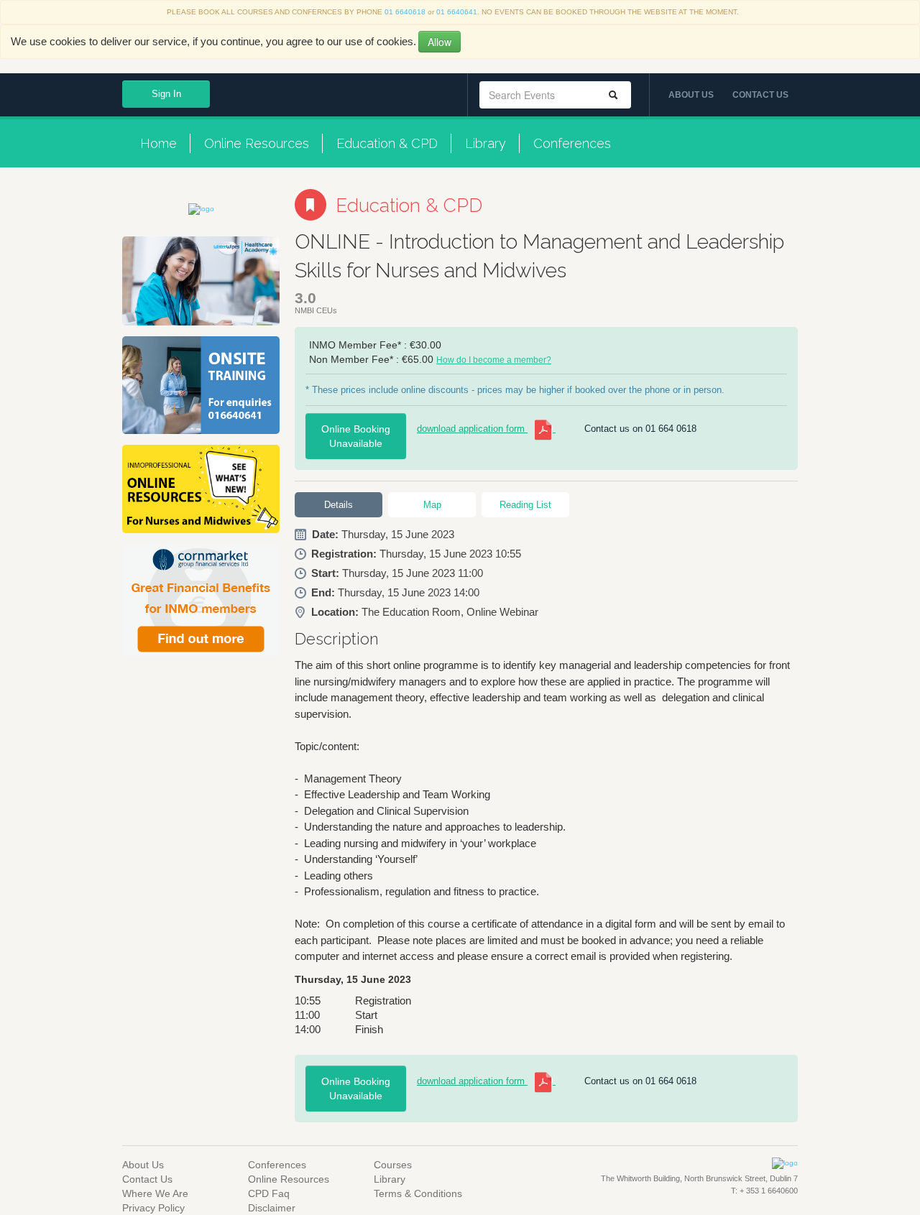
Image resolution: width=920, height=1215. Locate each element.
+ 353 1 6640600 (767, 1190)
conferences (572, 143)
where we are (155, 1193)
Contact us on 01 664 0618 (640, 428)
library (485, 143)
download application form (472, 428)
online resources (256, 143)
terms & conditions (418, 1193)
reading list (525, 504)
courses (393, 1164)
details (338, 504)
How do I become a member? (493, 360)
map (432, 504)
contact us (760, 95)
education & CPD (387, 143)
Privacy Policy (153, 1208)
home (158, 143)
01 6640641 (456, 12)
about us (691, 95)
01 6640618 (405, 12)
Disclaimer (271, 1208)
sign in (166, 93)
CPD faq (269, 1193)
